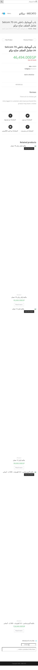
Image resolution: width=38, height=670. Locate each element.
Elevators (33, 69)
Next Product (8, 40)
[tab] (19, 84)
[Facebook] (20, 6)
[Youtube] (18, 6)
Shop (34, 29)
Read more (19, 304)
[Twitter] (22, 6)
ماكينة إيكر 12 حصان (19, 460)
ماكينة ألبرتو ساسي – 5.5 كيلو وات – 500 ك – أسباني (19, 623)
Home (30, 29)
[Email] (16, 6)
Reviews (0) (19, 84)
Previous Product (28, 40)
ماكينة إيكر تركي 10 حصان (19, 297)
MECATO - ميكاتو (27, 13)
